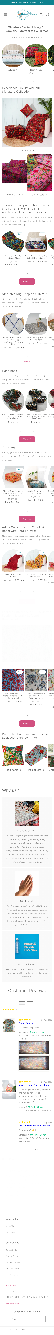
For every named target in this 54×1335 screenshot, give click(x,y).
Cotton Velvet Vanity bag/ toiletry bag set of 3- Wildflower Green (13, 416)
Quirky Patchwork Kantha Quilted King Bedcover (36, 257)
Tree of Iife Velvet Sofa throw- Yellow (36, 575)
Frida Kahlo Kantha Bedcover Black (13, 257)
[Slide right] (33, 81)
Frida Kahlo (11, 769)
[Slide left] (21, 81)
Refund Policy (12, 1250)
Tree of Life (34, 769)
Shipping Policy (12, 1269)
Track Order (11, 1233)
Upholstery (38, 194)
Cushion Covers (35, 71)
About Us (10, 1226)
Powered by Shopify (36, 1330)
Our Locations (12, 1303)
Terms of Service (13, 1262)
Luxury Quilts (13, 194)
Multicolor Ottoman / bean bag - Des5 (36, 492)
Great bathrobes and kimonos (34, 1125)
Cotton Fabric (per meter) (25, 665)
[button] (5, 14)
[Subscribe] (42, 1319)
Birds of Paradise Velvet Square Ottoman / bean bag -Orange (13, 493)
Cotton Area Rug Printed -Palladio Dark (36, 339)
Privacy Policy (12, 1256)
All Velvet (25, 150)
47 (36, 1149)
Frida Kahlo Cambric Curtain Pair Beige (35, 1035)
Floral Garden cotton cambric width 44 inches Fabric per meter (36, 696)
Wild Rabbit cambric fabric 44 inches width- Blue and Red (13, 696)
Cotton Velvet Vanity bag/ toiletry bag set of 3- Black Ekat (36, 416)
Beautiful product (28, 1023)
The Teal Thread (22, 1330)
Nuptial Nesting (17, 1171)
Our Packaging (12, 1275)
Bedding (12, 70)
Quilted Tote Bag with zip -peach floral (35, 1110)
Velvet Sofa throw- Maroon (13, 575)
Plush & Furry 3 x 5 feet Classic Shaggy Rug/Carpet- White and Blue (13, 341)
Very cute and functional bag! (34, 1085)
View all (27, 282)
